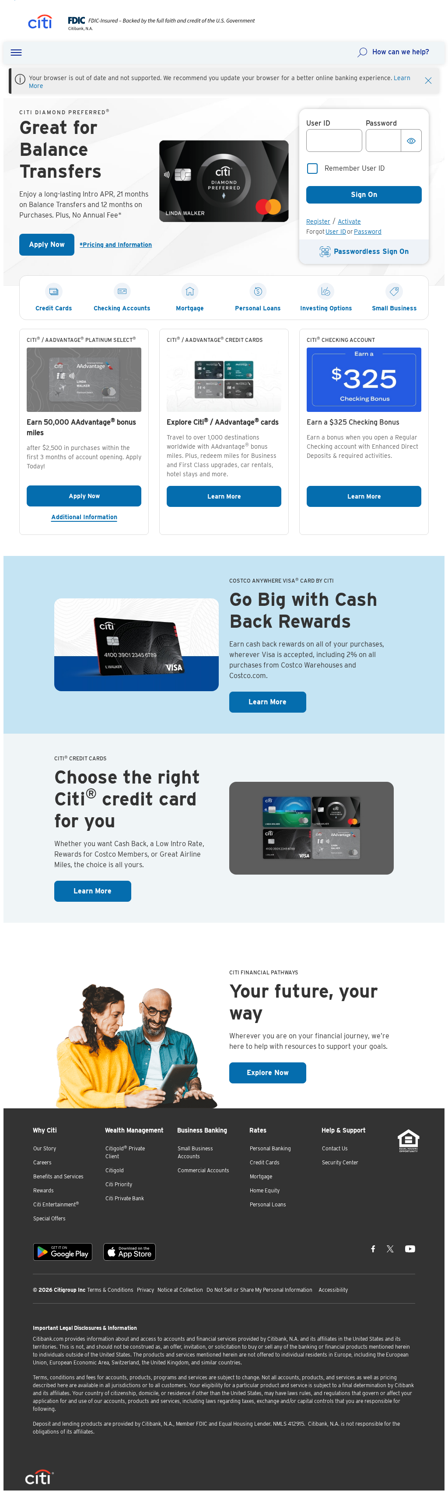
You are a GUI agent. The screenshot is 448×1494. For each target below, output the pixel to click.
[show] (411, 140)
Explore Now (276, 1072)
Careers (42, 1162)
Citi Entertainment (56, 1204)
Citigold (114, 1170)
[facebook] (373, 1248)
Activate (349, 221)
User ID (336, 231)
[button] (16, 53)
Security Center (340, 1162)
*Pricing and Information (114, 244)
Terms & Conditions (110, 1290)
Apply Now (51, 247)
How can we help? (400, 52)
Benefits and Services (58, 1176)
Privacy (145, 1290)
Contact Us (335, 1148)
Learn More (244, 496)
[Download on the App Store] (129, 1252)
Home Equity (265, 1190)
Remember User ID (355, 168)
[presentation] (153, 28)
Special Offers (49, 1218)
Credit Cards (265, 1162)
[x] (390, 1248)
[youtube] (410, 1248)
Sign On (364, 194)
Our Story (44, 1148)
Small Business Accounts (195, 1152)
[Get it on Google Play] (63, 1252)
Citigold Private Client (125, 1152)
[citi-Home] (40, 23)
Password (368, 231)
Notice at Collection (180, 1290)
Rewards (43, 1190)
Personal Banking (270, 1148)
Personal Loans (268, 1204)
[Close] (428, 79)
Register (318, 221)
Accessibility (333, 1290)
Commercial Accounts (203, 1170)
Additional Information (96, 516)
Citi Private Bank (124, 1198)
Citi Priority (118, 1184)
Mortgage (261, 1176)
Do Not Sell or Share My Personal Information (259, 1290)
